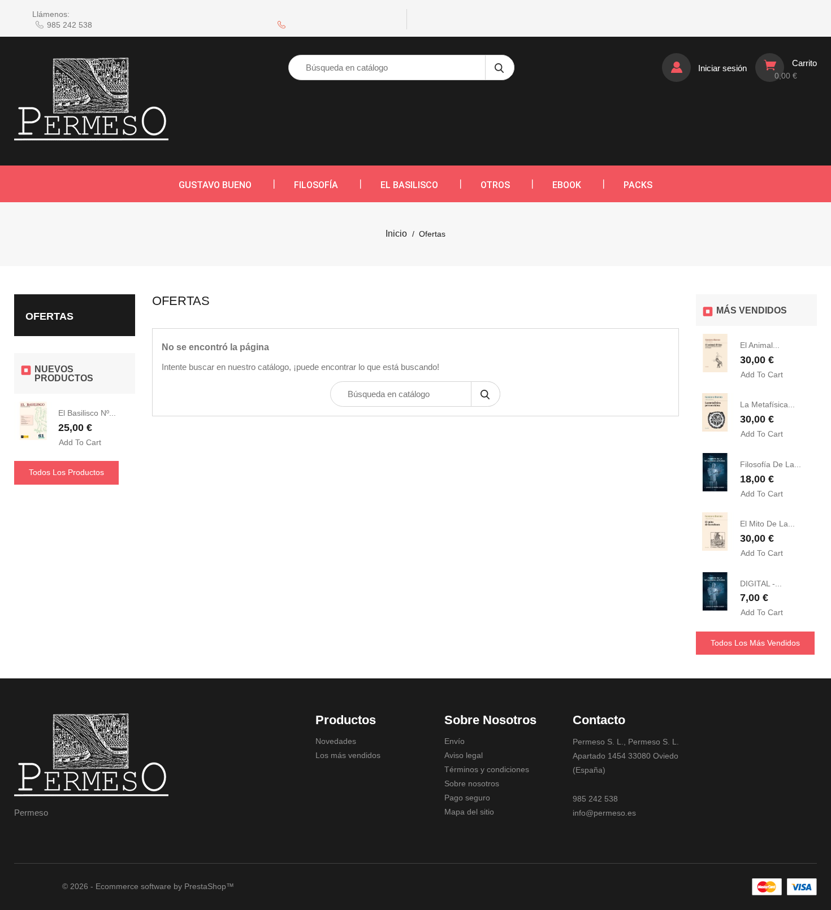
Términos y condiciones (486, 769)
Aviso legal (463, 755)
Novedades (335, 741)
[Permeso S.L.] (91, 755)
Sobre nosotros (471, 783)
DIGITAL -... (761, 583)
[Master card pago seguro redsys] (767, 886)
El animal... (760, 345)
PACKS (638, 185)
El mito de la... (767, 523)
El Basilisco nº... (87, 412)
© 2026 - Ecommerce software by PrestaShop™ (148, 886)
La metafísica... (767, 404)
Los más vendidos (347, 755)
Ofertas (49, 316)
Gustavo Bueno (215, 185)
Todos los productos (66, 472)
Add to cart (80, 442)
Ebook (566, 185)
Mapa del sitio (469, 811)
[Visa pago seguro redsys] (802, 886)
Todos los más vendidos (755, 642)
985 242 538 (69, 24)
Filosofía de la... (770, 464)
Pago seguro (467, 797)
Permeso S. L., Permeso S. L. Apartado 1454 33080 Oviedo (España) (626, 755)
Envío (454, 741)
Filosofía (316, 185)
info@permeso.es (604, 812)
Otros (495, 185)
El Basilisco (409, 185)
